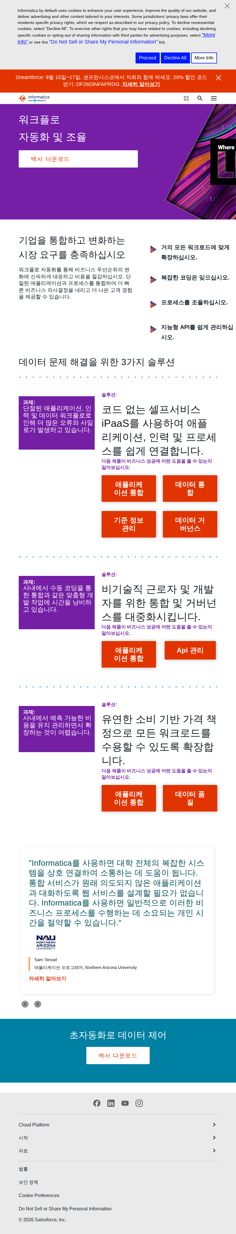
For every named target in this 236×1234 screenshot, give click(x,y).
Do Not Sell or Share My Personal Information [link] (65, 1208)
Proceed (147, 57)
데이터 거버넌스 (190, 524)
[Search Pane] (200, 98)
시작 (23, 1137)
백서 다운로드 (50, 159)
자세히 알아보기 (141, 84)
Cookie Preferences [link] (39, 1195)
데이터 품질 (190, 798)
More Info (204, 57)
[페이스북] (96, 1103)
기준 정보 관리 (129, 524)
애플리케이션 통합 (129, 488)
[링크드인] (111, 1103)
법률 (23, 1169)
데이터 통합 (190, 488)
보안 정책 (28, 1182)
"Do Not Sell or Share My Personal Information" (103, 42)
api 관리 (190, 650)
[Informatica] (34, 98)
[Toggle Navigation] (213, 98)
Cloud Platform (34, 1124)
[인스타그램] (139, 1103)
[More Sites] (186, 98)
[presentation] (25, 1004)
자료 (23, 1150)
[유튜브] (125, 1103)
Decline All (175, 57)
